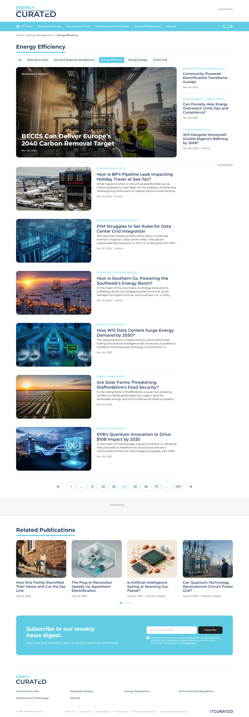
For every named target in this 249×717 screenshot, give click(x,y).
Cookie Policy (102, 711)
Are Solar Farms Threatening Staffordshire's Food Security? (128, 385)
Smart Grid (160, 59)
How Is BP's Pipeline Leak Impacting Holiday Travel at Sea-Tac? (135, 177)
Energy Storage (137, 59)
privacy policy (189, 643)
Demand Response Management (74, 59)
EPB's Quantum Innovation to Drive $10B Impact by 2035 (134, 437)
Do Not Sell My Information (174, 711)
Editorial (171, 26)
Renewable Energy (49, 26)
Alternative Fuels (37, 59)
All (19, 59)
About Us (69, 711)
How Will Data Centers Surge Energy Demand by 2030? (135, 333)
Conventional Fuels (78, 26)
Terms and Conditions (144, 711)
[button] (118, 603)
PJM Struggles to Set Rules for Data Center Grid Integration (134, 229)
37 (156, 486)
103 (177, 486)
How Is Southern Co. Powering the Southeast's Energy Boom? (132, 281)
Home (20, 35)
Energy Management (148, 26)
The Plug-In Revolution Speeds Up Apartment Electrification (92, 586)
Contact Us (84, 711)
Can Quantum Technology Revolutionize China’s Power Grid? (208, 586)
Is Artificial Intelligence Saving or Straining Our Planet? (147, 586)
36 (146, 486)
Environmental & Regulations (204, 99)
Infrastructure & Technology (112, 26)
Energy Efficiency (111, 59)
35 (135, 486)
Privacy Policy (121, 711)
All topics (26, 26)
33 (114, 486)
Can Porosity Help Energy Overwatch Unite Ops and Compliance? (205, 108)
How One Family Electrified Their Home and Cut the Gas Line (41, 586)
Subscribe (210, 629)
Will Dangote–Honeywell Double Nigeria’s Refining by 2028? (205, 139)
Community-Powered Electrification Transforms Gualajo (205, 78)
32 (103, 486)
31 (92, 486)
